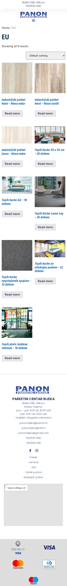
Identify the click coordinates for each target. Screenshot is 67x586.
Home (6, 28)
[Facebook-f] (30, 450)
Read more (12, 113)
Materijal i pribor (33, 477)
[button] (33, 20)
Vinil (33, 467)
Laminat (33, 462)
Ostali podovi (33, 472)
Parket (33, 457)
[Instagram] (36, 450)
